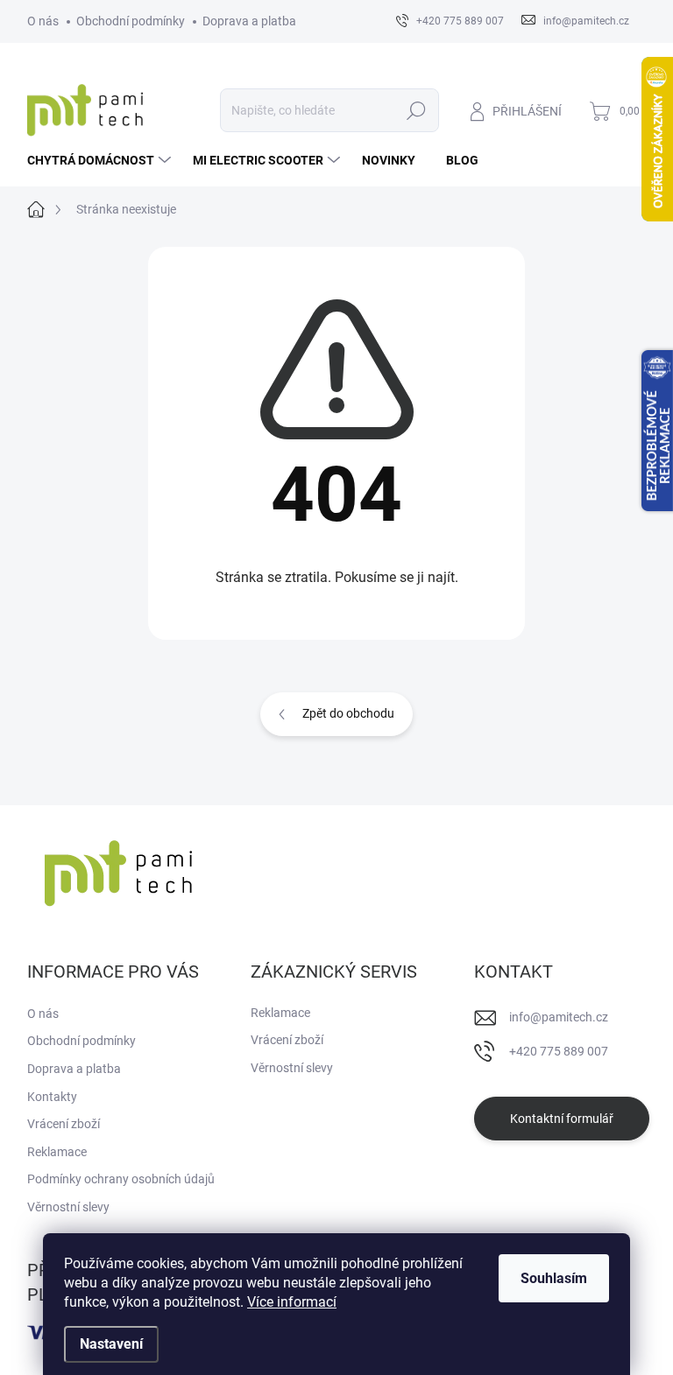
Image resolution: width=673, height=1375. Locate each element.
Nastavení (111, 1344)
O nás (43, 21)
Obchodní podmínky (130, 21)
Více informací (291, 1302)
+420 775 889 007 (558, 1051)
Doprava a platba (249, 21)
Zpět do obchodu (348, 713)
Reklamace (57, 1152)
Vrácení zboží (63, 1124)
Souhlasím (554, 1278)
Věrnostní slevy (68, 1207)
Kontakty (52, 1097)
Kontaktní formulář (561, 1119)
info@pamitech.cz (558, 1017)
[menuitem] (101, 160)
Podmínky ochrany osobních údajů (121, 1179)
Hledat (416, 110)
